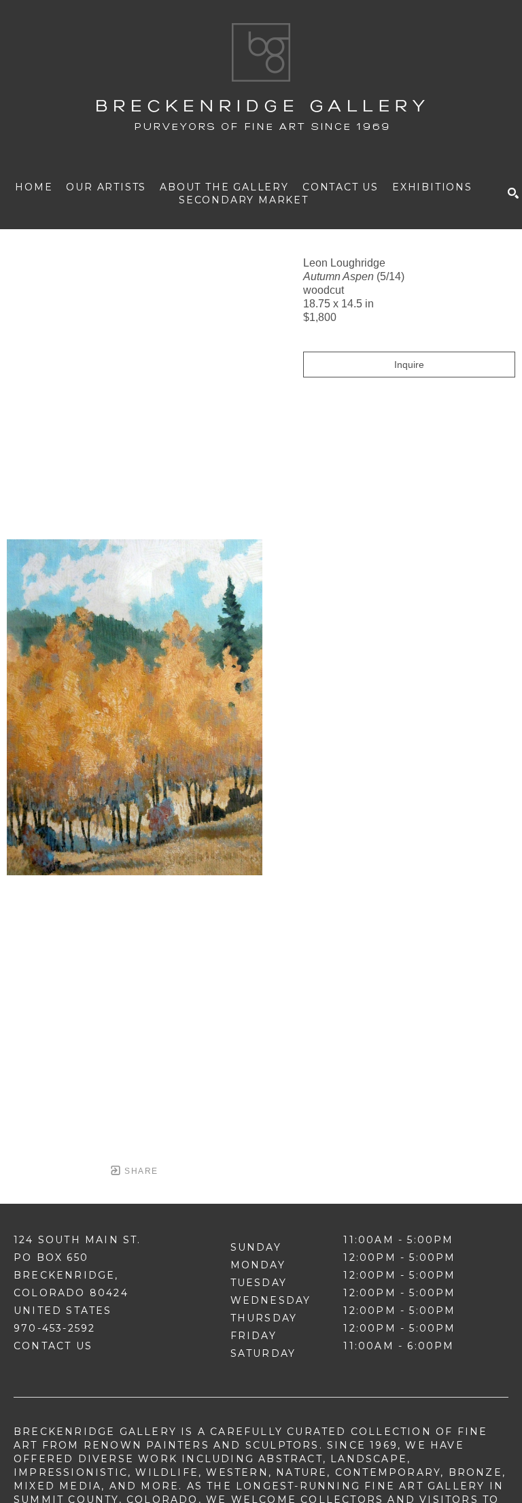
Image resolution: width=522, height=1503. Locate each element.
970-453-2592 (54, 1328)
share (140, 1171)
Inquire (409, 364)
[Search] (513, 193)
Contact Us (53, 1346)
